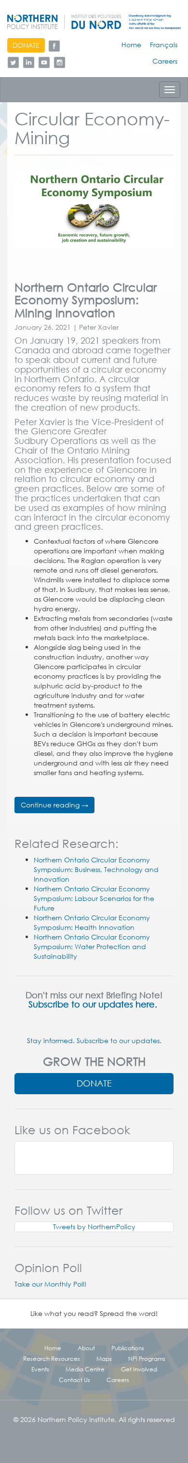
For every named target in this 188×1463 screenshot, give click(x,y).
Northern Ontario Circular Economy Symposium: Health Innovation (92, 922)
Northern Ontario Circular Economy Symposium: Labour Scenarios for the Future (94, 898)
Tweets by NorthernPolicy (94, 1227)
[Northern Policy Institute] (94, 22)
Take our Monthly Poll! (50, 1284)
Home (131, 45)
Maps (104, 1358)
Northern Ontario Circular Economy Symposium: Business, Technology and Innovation (96, 869)
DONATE (26, 45)
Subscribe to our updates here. (94, 1004)
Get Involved (139, 1369)
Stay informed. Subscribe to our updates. (94, 1041)
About (86, 1347)
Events (40, 1369)
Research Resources (51, 1358)
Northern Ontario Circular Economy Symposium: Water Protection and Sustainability (92, 946)
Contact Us (74, 1379)
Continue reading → (54, 805)
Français (163, 45)
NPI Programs (146, 1358)
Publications (127, 1347)
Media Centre (85, 1369)
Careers (164, 61)
